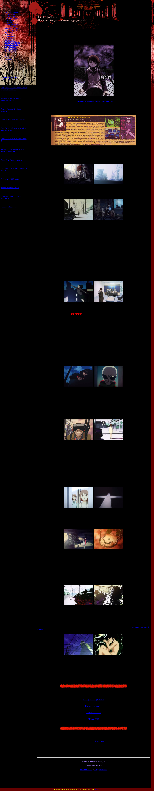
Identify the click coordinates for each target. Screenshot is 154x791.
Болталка (8, 59)
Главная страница (11, 12)
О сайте (7, 57)
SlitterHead (9, 35)
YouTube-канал (10, 51)
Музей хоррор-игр (11, 45)
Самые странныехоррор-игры (11, 31)
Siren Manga (9, 20)
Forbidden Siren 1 (11, 14)
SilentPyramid (99, 741)
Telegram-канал (10, 47)
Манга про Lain (93, 712)
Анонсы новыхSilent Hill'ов (10, 38)
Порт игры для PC (93, 706)
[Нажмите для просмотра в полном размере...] (78, 184)
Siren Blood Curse (11, 18)
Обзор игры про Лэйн (93, 699)
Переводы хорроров (12, 43)
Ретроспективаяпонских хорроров (12, 27)
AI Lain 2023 (93, 719)
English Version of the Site (10, 54)
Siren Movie (9, 22)
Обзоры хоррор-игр (12, 24)
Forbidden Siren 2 (11, 16)
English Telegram (11, 49)
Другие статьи (10, 41)
